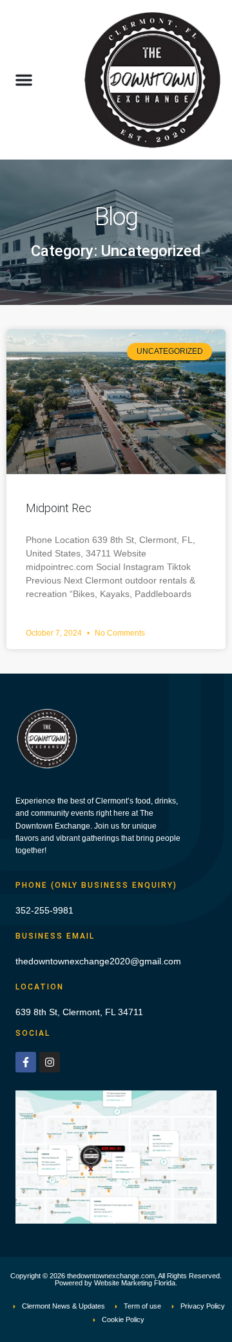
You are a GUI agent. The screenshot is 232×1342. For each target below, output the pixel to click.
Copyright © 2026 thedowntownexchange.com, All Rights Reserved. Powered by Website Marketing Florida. (116, 1279)
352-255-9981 (44, 910)
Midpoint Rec (59, 508)
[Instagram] (49, 1062)
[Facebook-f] (25, 1062)
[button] (23, 79)
